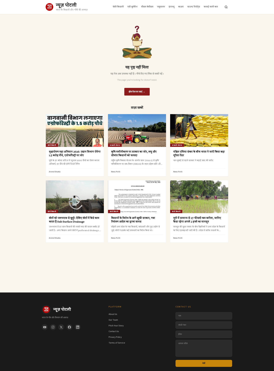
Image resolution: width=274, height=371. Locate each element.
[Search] (226, 7)
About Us (113, 314)
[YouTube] (45, 327)
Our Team (113, 320)
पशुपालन (161, 7)
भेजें (203, 363)
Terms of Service (117, 342)
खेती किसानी (118, 7)
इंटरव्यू (171, 7)
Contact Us (114, 331)
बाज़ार (181, 7)
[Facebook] (69, 327)
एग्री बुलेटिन (132, 7)
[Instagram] (53, 327)
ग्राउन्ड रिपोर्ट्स (193, 7)
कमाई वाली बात (211, 7)
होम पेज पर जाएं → (137, 91)
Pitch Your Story (116, 325)
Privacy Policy (115, 337)
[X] (61, 327)
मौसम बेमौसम (147, 7)
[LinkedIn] (78, 327)
